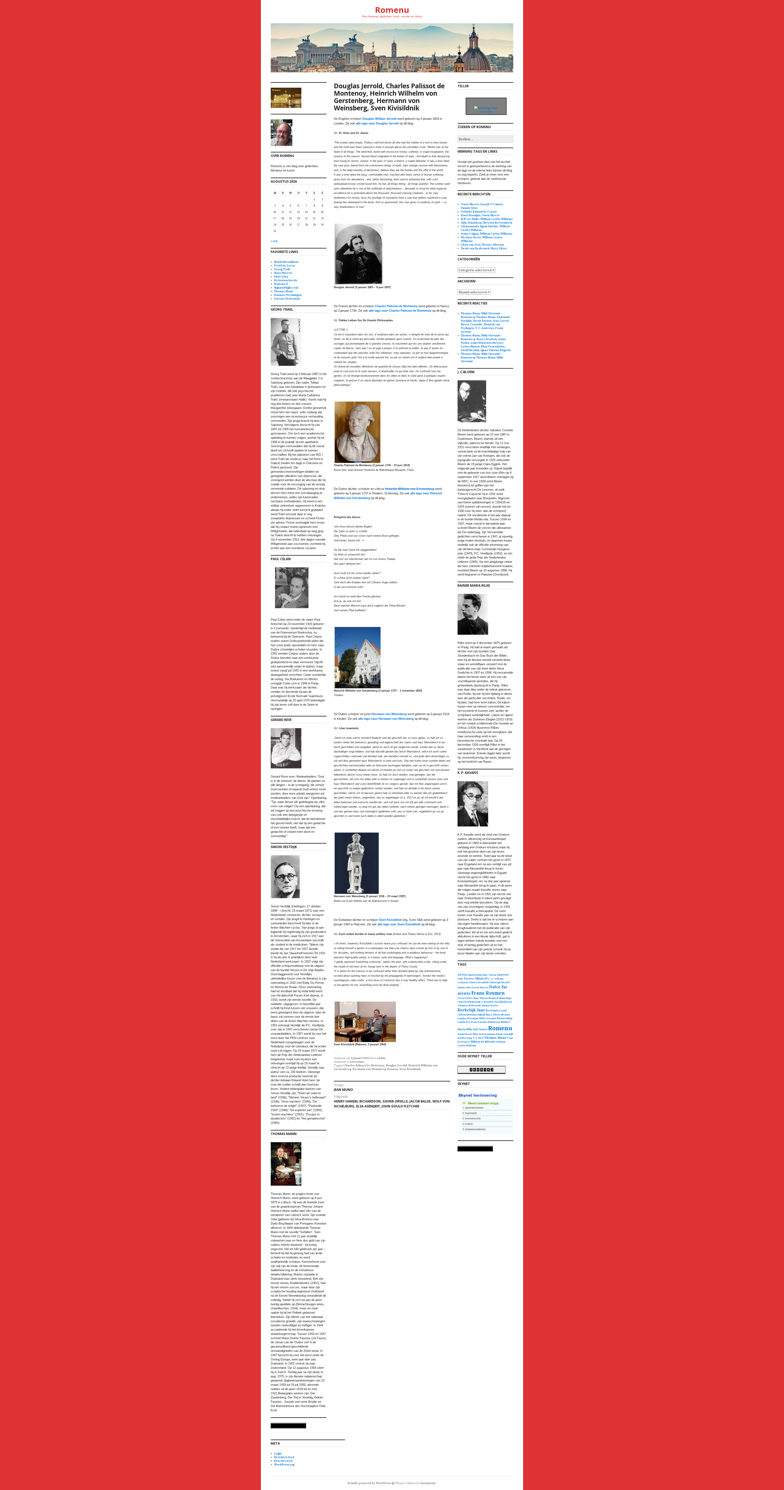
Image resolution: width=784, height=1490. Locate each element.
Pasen (501, 1018)
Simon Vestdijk (504, 1033)
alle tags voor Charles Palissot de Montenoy (400, 310)
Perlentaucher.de (285, 280)
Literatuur (357, 1061)
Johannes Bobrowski (469, 1005)
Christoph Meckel (499, 982)
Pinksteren (494, 1021)
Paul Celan (281, 276)
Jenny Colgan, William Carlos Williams (486, 233)
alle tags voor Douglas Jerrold (378, 123)
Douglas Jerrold (396, 1065)
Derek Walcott (480, 987)
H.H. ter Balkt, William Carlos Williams (487, 219)
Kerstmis (492, 1010)
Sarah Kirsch (465, 1034)
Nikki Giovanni (487, 1018)
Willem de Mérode (483, 1041)
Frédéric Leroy (284, 265)
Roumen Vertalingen (288, 295)
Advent (462, 974)
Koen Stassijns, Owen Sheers (480, 215)
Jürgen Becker (490, 1005)
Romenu (392, 9)
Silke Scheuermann (483, 1034)
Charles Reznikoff (479, 982)
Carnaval (463, 982)
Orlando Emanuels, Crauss (479, 211)
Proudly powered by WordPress (369, 1483)
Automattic (428, 1483)
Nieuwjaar (473, 1018)
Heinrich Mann (496, 998)
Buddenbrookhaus (286, 262)
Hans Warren (283, 273)
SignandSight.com (286, 287)
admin (381, 1058)
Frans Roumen (488, 993)
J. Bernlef (487, 1001)
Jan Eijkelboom (503, 1001)
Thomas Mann (283, 291)
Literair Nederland (287, 298)
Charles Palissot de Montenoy (396, 306)
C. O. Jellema (496, 978)
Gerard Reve (465, 998)
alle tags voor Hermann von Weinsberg (386, 718)
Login (278, 1453)
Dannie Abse (465, 987)
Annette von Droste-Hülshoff (483, 976)
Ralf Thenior (480, 1029)
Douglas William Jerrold (379, 118)
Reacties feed (283, 1461)
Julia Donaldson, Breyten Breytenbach (486, 222)
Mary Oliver (493, 1014)
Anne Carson (489, 974)
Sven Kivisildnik (390, 919)
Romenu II (281, 284)
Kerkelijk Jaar (471, 1009)
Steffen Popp (465, 1038)
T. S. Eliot (478, 1038)
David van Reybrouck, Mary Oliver (484, 248)
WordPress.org (284, 1464)
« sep (274, 241)
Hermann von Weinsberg (389, 714)
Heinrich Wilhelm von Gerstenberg (409, 488)
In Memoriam (472, 1001)
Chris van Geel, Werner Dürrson (482, 244)
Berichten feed (284, 1457)
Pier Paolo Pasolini (476, 1022)
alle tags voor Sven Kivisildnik (399, 924)
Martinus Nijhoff (475, 1014)
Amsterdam (474, 974)
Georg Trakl (282, 269)
